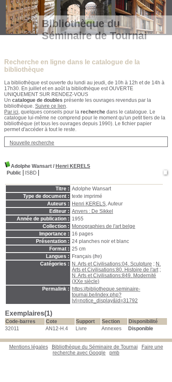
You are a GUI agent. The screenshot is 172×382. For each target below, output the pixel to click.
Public (14, 173)
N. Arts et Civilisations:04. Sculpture (112, 264)
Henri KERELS (73, 166)
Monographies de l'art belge (103, 226)
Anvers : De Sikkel (92, 211)
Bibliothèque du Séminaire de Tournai (95, 347)
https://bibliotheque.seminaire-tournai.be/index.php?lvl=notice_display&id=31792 (106, 295)
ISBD (31, 173)
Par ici (11, 112)
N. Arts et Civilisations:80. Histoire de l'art (116, 267)
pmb (114, 353)
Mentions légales (28, 347)
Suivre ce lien (50, 106)
